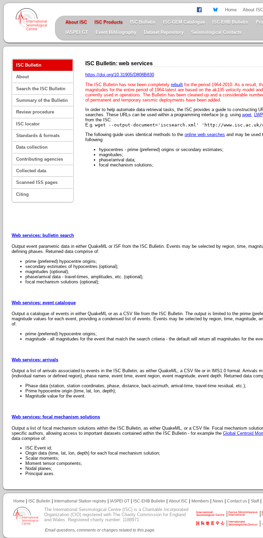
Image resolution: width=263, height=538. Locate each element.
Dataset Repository (164, 32)
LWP (258, 114)
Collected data (31, 170)
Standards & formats (38, 135)
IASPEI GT (76, 32)
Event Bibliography (116, 32)
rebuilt (177, 84)
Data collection (32, 147)
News (218, 501)
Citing (22, 194)
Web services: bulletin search (43, 235)
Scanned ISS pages (37, 182)
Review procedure (35, 112)
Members (200, 501)
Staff (255, 501)
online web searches (205, 134)
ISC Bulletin (142, 22)
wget (246, 114)
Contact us (237, 501)
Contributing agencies (39, 159)
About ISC (178, 501)
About (22, 76)
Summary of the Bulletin (42, 100)
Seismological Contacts (216, 32)
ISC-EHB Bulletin (230, 22)
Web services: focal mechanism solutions (56, 416)
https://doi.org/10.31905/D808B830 (119, 74)
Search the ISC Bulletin (40, 88)
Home (231, 9)
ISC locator (28, 123)
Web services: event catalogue (44, 302)
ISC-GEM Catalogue (184, 22)
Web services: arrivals (35, 359)
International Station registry (80, 501)
